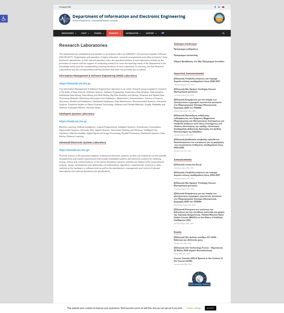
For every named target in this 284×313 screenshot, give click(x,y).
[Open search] (223, 33)
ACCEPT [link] (210, 308)
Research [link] (113, 33)
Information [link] (132, 33)
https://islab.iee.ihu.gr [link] (73, 121)
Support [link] (150, 33)
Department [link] (68, 33)
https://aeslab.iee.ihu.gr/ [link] (74, 150)
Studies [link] (97, 33)
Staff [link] (84, 33)
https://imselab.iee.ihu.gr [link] (75, 83)
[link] (4, 18)
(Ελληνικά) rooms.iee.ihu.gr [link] (188, 164)
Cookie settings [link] (193, 308)
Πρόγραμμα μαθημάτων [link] (186, 49)
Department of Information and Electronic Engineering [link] (128, 16)
